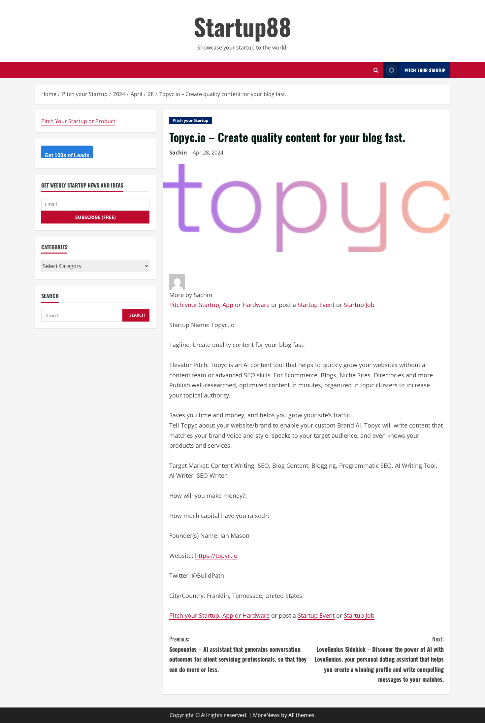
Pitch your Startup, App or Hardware (219, 305)
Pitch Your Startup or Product (78, 121)
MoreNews (266, 715)
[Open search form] (375, 70)
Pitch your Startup (191, 120)
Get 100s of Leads (67, 155)
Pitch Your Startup (424, 70)
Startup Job (359, 305)
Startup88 (242, 26)
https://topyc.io (216, 556)
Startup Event (316, 305)
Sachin (178, 152)
